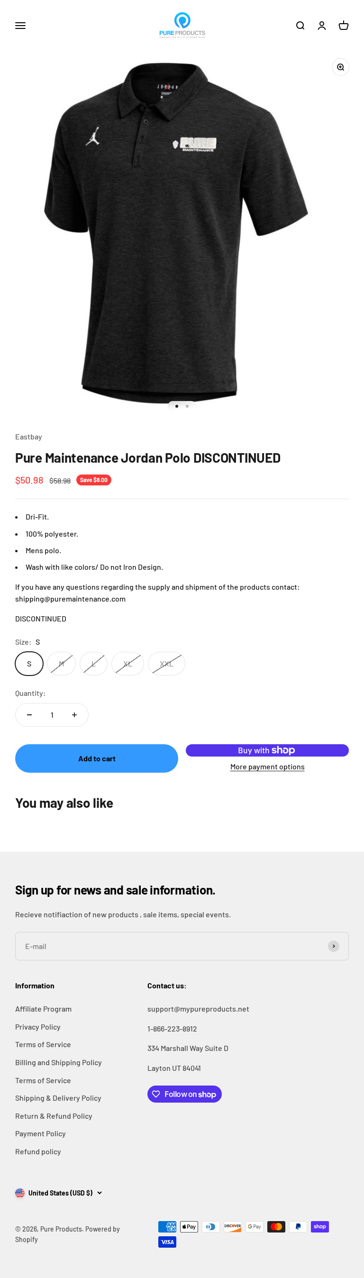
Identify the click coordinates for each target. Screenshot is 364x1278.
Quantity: (30, 692)
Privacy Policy (38, 1026)
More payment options (267, 766)
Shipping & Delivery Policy (58, 1097)
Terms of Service (43, 1044)
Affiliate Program (43, 1008)
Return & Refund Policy (53, 1115)
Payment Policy (40, 1133)
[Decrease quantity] (29, 714)
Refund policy (38, 1151)
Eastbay (28, 436)
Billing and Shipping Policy (58, 1062)
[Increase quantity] (74, 714)
